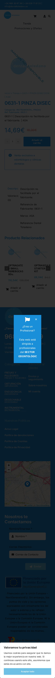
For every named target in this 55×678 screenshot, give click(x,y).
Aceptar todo (27, 671)
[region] (27, 660)
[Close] (36, 319)
